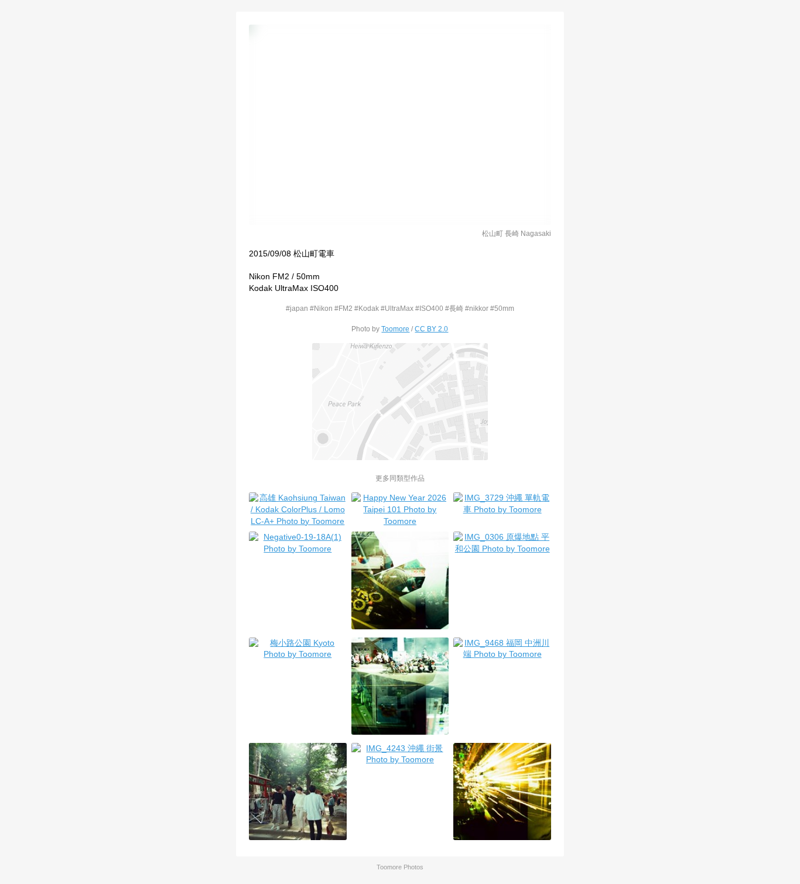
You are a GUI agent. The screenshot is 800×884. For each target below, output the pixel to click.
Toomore (395, 329)
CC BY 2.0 (431, 329)
